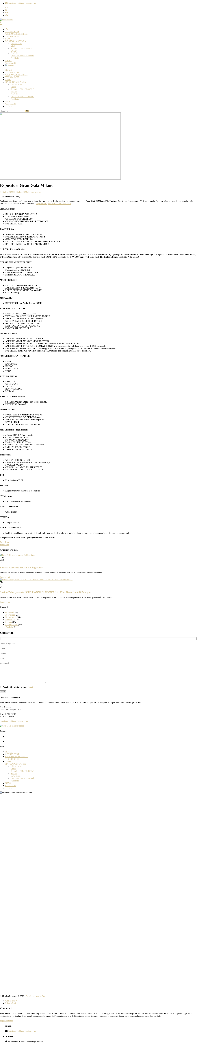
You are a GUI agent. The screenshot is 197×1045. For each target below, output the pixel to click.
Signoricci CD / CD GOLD (22, 48)
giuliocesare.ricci (34, 192)
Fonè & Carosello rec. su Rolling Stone (21, 567)
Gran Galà (9, 612)
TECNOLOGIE (12, 36)
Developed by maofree (35, 996)
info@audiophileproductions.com (14, 721)
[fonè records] (6, 20)
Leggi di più (5, 577)
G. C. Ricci (15, 53)
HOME (8, 70)
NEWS (8, 60)
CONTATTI (10, 63)
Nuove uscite (10, 617)
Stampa (8, 622)
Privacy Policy (11, 1003)
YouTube (9, 627)
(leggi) (30, 687)
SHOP (8, 39)
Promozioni (10, 620)
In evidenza (10, 615)
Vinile (13, 46)
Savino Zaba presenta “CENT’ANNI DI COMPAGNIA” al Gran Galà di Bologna (45, 592)
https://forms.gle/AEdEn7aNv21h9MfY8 (53, 203)
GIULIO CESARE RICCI (16, 34)
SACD (14, 51)
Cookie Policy (11, 1001)
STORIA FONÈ (12, 31)
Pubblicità (15, 58)
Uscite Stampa (11, 624)
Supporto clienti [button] (6, 1020)
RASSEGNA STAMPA (15, 41)
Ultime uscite (16, 43)
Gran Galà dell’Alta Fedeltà (22, 56)
